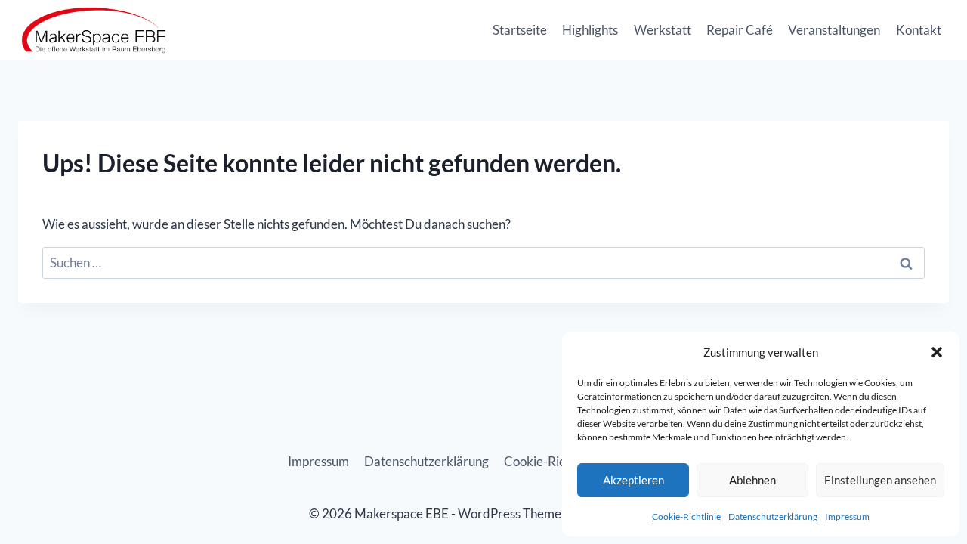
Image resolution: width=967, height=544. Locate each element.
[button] (936, 352)
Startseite (520, 30)
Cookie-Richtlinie (686, 516)
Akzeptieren (633, 480)
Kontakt (918, 30)
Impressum (847, 516)
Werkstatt (662, 30)
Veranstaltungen (834, 30)
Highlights (590, 30)
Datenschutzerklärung (772, 516)
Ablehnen (752, 480)
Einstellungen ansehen (880, 480)
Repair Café (739, 30)
